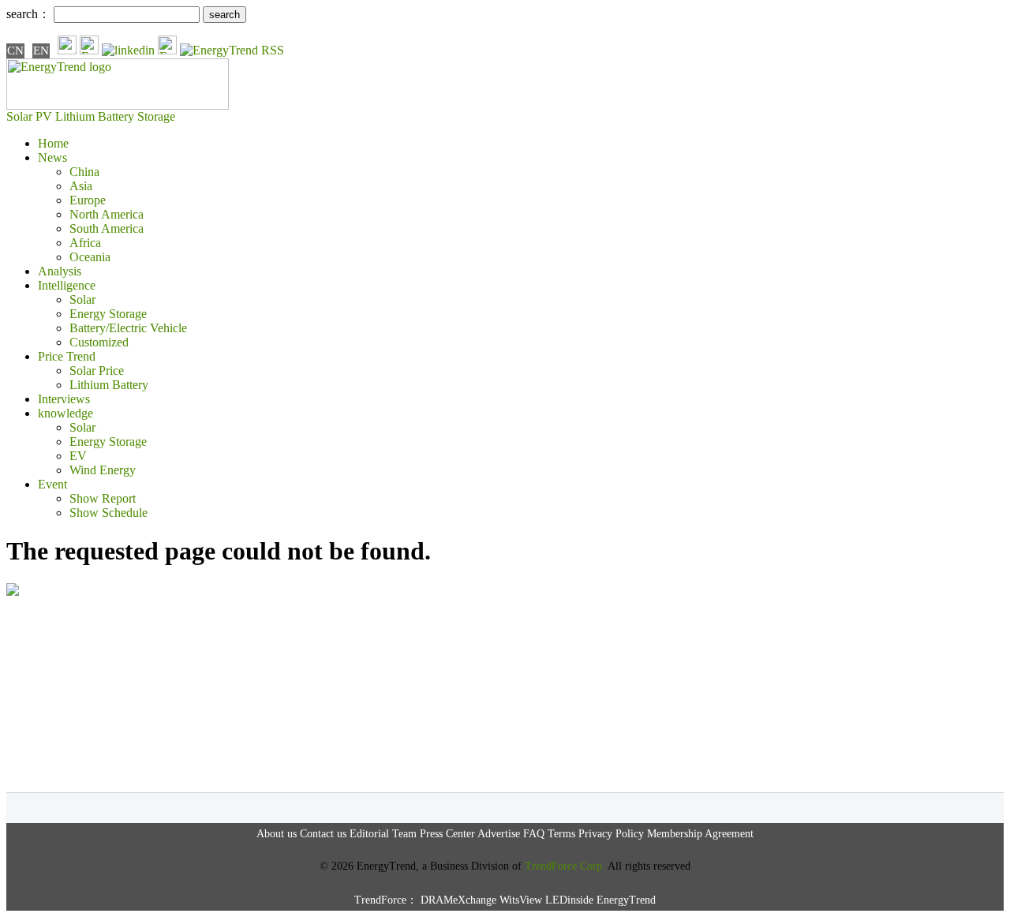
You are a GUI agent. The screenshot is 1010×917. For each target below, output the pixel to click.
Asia (80, 186)
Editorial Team (383, 834)
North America (106, 214)
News (52, 157)
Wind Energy (102, 470)
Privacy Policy (611, 834)
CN (15, 50)
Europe (87, 200)
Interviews (64, 399)
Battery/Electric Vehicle (128, 328)
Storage (156, 116)
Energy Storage (108, 313)
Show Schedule (108, 512)
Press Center (447, 834)
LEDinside (569, 900)
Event (52, 484)
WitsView (520, 900)
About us (276, 834)
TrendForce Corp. (565, 866)
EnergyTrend (626, 900)
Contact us (323, 834)
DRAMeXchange (458, 900)
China (84, 171)
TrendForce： (385, 900)
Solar (82, 299)
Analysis (59, 271)
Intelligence (66, 285)
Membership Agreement (700, 834)
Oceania (89, 257)
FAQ (533, 834)
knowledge (65, 413)
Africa (85, 242)
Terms (561, 834)
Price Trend (66, 356)
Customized (99, 342)
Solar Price (96, 370)
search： (28, 14)
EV (78, 455)
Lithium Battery (94, 116)
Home (53, 143)
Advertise (498, 834)
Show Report (102, 498)
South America (106, 228)
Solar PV (29, 116)
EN (41, 50)
